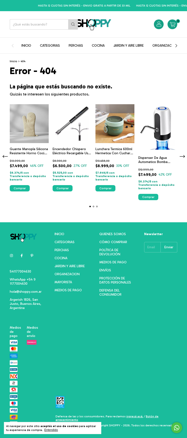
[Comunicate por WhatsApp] (176, 427)
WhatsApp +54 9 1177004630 (23, 281)
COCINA (98, 45)
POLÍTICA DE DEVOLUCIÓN (109, 252)
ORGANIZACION (165, 45)
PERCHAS (76, 45)
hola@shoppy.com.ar (26, 292)
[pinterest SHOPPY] (32, 256)
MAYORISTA (63, 282)
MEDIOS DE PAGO (68, 290)
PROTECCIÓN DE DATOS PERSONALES (115, 280)
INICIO (26, 45)
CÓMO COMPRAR (113, 242)
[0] (172, 24)
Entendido (51, 430)
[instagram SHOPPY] (11, 256)
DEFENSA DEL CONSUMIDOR (110, 292)
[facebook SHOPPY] (21, 256)
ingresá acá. (134, 416)
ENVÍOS (105, 270)
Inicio (13, 61)
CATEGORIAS (50, 45)
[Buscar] (73, 24)
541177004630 (20, 271)
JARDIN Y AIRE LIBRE (128, 45)
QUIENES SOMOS (112, 234)
